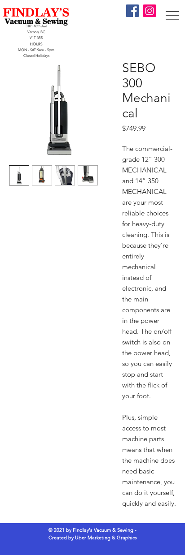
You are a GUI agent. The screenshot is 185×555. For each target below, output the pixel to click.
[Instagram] (149, 10)
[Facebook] (132, 10)
